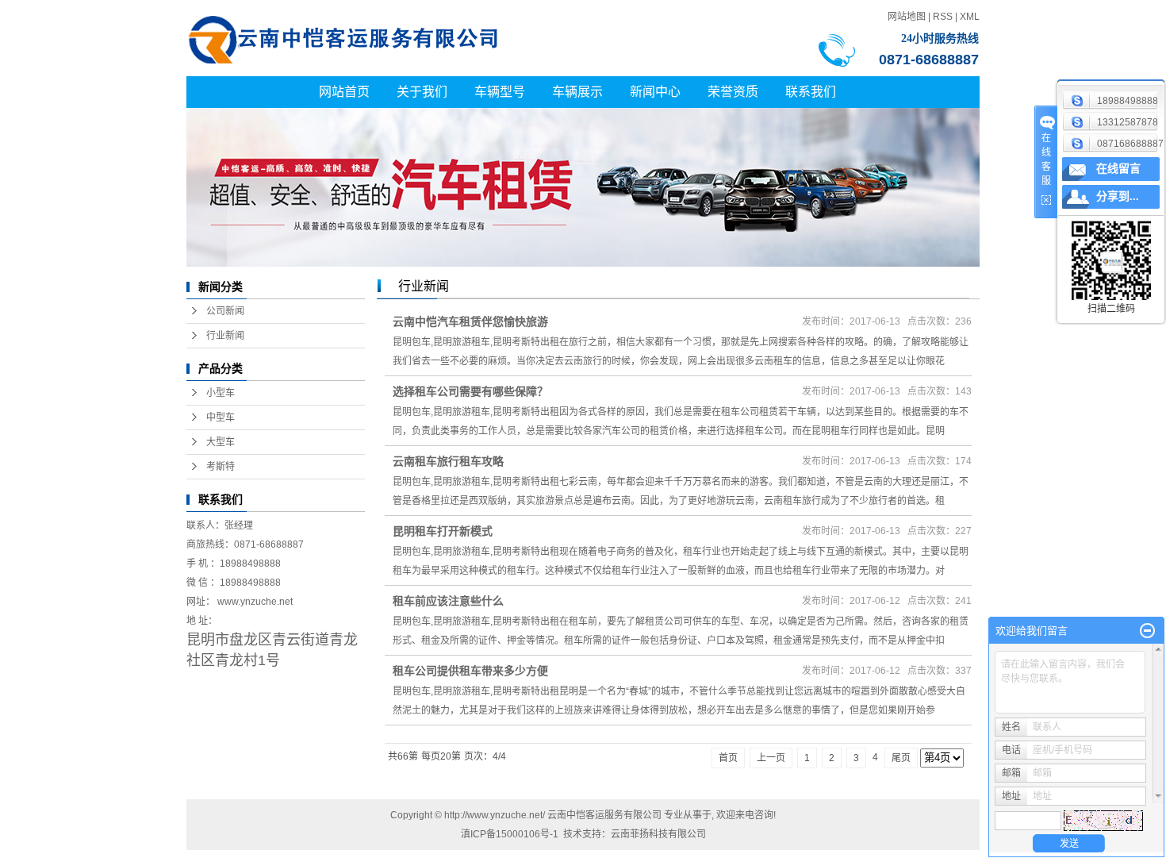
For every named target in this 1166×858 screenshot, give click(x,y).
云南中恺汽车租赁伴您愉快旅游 (470, 321)
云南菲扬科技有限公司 (658, 834)
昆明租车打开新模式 (443, 531)
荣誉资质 (733, 91)
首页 (728, 758)
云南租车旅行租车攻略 (448, 461)
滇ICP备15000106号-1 (509, 834)
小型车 (220, 392)
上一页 (771, 758)
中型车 (220, 417)
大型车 (220, 442)
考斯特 (220, 466)
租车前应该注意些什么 (448, 600)
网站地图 (907, 16)
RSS (943, 16)
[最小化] (1147, 631)
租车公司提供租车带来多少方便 (470, 670)
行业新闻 (225, 335)
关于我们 (422, 91)
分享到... (1117, 196)
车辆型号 (499, 91)
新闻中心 (655, 91)
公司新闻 (225, 311)
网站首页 (344, 91)
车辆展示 (577, 91)
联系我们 (810, 91)
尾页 (901, 758)
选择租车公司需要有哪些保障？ (470, 391)
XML (970, 16)
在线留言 (1118, 169)
